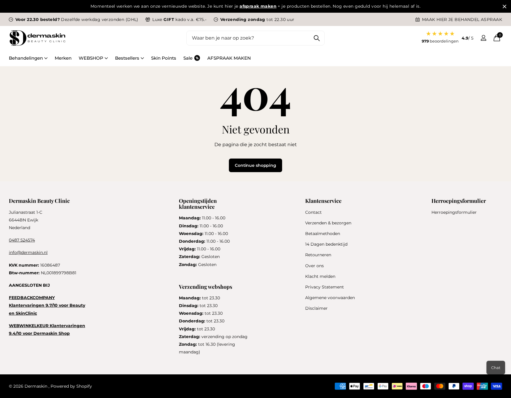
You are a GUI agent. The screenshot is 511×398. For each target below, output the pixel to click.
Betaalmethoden (322, 233)
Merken (63, 58)
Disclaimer (316, 308)
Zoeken (316, 38)
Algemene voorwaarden (330, 297)
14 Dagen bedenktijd (326, 244)
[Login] (483, 38)
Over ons (314, 265)
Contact (313, 212)
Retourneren (318, 254)
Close (504, 6)
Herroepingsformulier (454, 212)
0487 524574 (22, 240)
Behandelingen (26, 58)
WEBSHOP (91, 58)
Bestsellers (127, 58)
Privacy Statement (324, 287)
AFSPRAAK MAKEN (229, 58)
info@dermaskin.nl (28, 252)
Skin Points (163, 58)
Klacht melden (320, 276)
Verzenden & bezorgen (328, 223)
